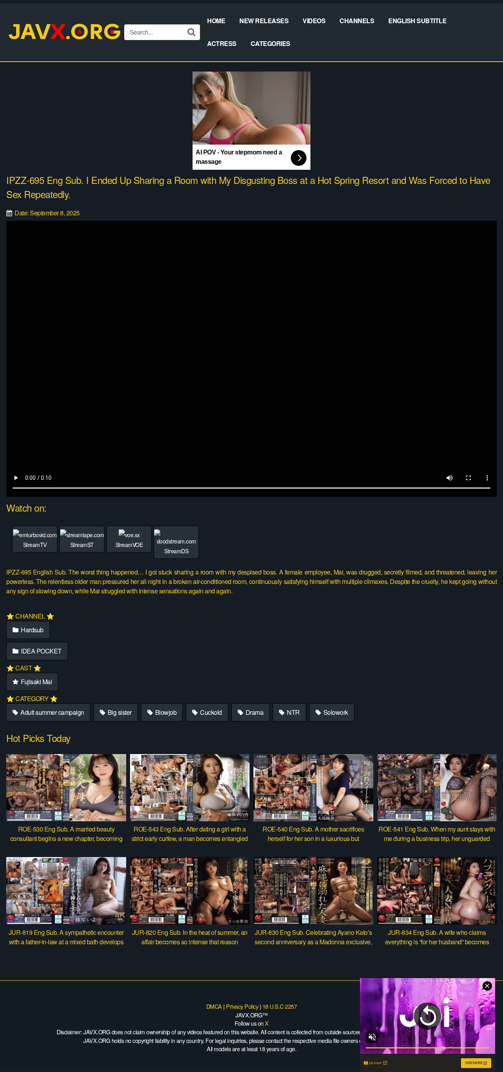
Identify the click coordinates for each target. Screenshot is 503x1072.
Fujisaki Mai (36, 681)
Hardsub (32, 629)
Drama (253, 712)
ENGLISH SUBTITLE (417, 20)
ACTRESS (222, 43)
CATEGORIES (270, 43)
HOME (216, 20)
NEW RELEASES (263, 20)
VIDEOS (314, 20)
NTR (293, 712)
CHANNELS (357, 20)
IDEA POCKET (41, 650)
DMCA (214, 1006)
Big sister (119, 712)
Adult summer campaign (51, 712)
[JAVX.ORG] (65, 32)
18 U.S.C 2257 (280, 1006)
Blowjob (165, 712)
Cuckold (210, 712)
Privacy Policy (242, 1006)
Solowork (335, 712)
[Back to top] (481, 1046)
